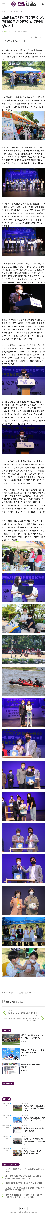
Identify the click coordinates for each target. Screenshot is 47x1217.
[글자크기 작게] (40, 37)
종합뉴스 (10, 11)
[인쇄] (36, 37)
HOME (4, 11)
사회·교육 (19, 11)
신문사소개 (23, 1209)
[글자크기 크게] (43, 37)
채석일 (6, 31)
